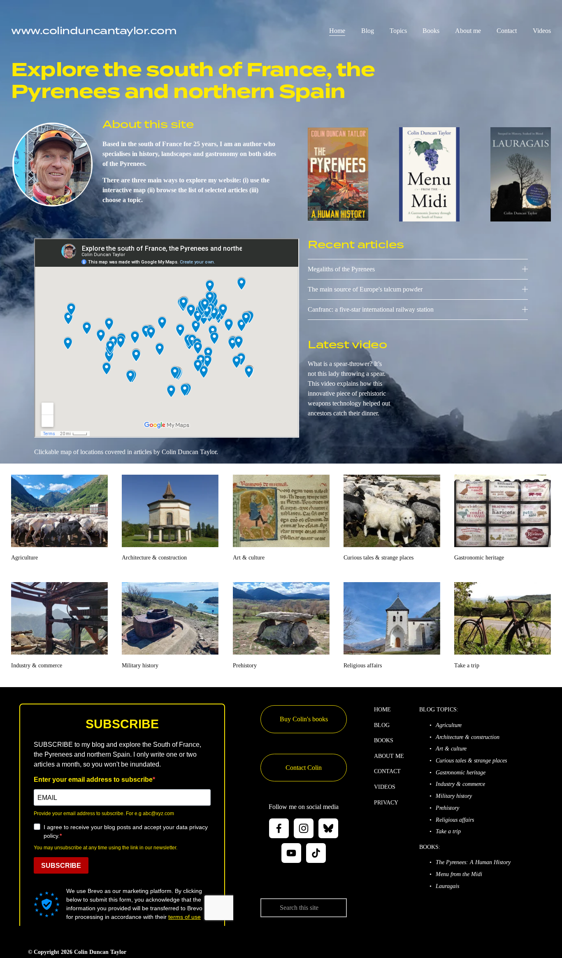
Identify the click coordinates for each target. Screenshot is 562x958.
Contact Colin (304, 767)
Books (431, 30)
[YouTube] (291, 853)
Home (337, 30)
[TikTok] (316, 853)
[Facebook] (279, 828)
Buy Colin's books (304, 719)
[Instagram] (304, 828)
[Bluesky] (328, 828)
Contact (507, 30)
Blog (367, 30)
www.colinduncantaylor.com (93, 30)
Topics (398, 30)
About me (468, 30)
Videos (542, 30)
